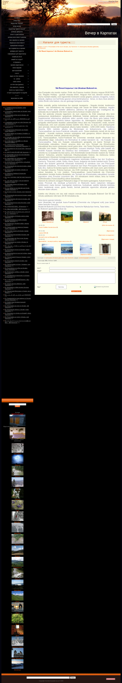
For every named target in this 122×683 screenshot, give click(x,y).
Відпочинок (110, 231)
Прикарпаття (17, 567)
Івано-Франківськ (17, 658)
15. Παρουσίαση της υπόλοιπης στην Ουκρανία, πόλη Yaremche (15, 159)
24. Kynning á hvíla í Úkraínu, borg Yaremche (18, 191)
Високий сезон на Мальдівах (47, 237)
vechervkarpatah (84, 258)
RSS (117, 2)
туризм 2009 (42, 233)
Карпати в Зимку (17, 647)
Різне (17, 601)
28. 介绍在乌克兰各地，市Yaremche (15, 206)
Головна (100, 2)
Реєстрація (107, 2)
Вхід (113, 2)
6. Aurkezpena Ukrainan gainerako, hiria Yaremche (58, 258)
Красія (17, 488)
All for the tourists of (108, 225)
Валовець (17, 670)
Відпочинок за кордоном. (106, 235)
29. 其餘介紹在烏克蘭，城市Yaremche (16, 209)
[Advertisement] (17, 13)
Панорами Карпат (66, 254)
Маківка (17, 556)
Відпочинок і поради (108, 239)
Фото (17, 624)
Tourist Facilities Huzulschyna (47, 227)
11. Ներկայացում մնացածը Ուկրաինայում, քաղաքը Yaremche (16, 145)
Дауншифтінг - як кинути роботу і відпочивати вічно (54, 241)
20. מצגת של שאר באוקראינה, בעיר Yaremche (18, 177)
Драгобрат (17, 453)
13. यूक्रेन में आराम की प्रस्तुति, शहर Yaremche (16, 152)
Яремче (17, 465)
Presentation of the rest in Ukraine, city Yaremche (62, 46)
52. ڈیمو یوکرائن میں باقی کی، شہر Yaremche (18, 295)
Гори (17, 510)
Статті (45, 46)
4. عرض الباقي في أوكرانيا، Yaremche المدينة (17, 118)
